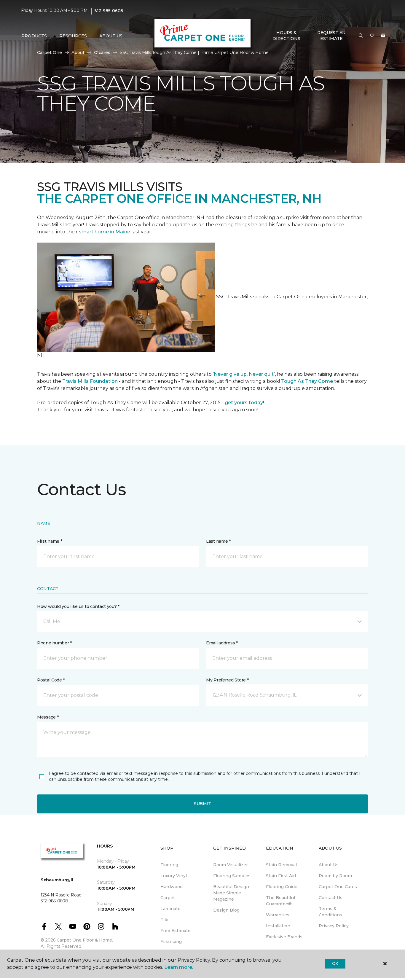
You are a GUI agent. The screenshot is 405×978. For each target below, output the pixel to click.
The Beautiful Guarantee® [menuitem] (280, 901)
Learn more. (178, 967)
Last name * (218, 541)
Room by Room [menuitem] (335, 875)
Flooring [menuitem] (169, 864)
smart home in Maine (104, 232)
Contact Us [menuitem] (330, 897)
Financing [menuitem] (171, 941)
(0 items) (383, 36)
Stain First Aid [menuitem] (281, 875)
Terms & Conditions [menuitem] (330, 912)
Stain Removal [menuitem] (281, 864)
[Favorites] (372, 35)
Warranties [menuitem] (277, 915)
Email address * (222, 643)
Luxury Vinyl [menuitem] (173, 875)
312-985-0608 (108, 10)
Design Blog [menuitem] (226, 910)
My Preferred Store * (227, 680)
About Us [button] (110, 36)
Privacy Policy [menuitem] (334, 925)
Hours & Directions (286, 35)
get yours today (244, 402)
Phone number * (54, 643)
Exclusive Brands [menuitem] (284, 936)
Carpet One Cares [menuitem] (338, 886)
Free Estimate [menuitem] (175, 930)
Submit (202, 803)
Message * (47, 717)
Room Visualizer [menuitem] (230, 864)
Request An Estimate (331, 35)
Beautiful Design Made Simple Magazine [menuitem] (231, 893)
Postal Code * (51, 680)
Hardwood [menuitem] (171, 886)
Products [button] (34, 36)
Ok (335, 963)
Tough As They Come (307, 381)
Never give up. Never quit (244, 374)
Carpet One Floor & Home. (85, 940)
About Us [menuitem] (329, 864)
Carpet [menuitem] (167, 897)
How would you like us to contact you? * (78, 606)
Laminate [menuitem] (170, 908)
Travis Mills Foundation (90, 381)
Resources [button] (73, 36)
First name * (49, 541)
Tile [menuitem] (164, 919)
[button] (360, 35)
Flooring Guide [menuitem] (281, 886)
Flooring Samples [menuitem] (232, 875)
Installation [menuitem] (278, 925)
